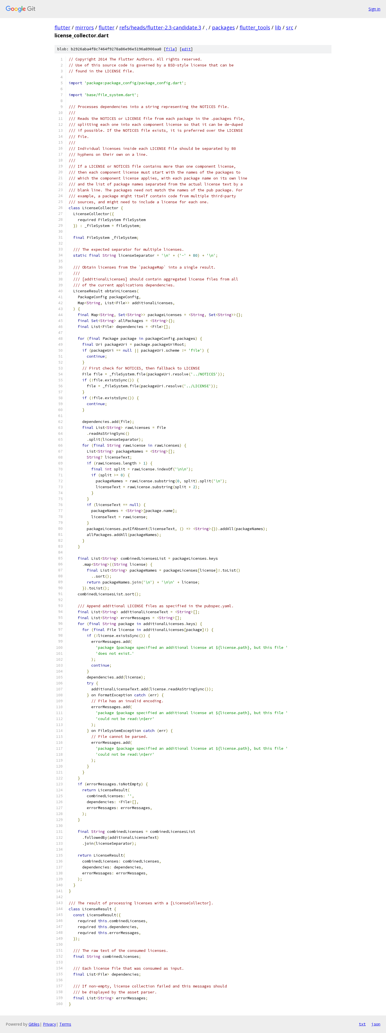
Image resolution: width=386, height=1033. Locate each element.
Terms (65, 1024)
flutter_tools (255, 27)
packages (223, 27)
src (289, 27)
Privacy (49, 1024)
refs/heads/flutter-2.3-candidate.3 (160, 27)
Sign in (374, 9)
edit (186, 49)
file (170, 49)
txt (362, 1023)
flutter (62, 27)
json (375, 1023)
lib (278, 27)
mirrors (84, 27)
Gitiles (34, 1024)
